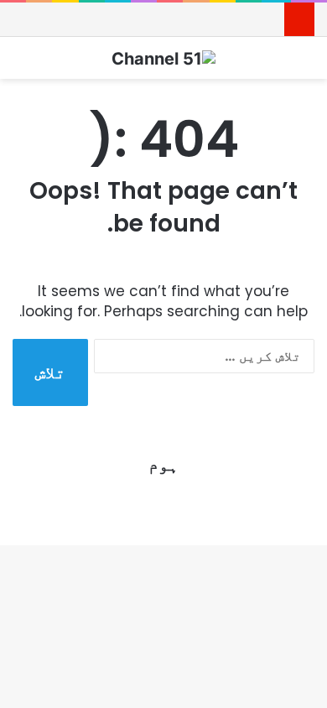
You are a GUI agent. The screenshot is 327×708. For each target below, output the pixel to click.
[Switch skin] (306, 64)
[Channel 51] (163, 58)
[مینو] (21, 64)
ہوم (163, 465)
